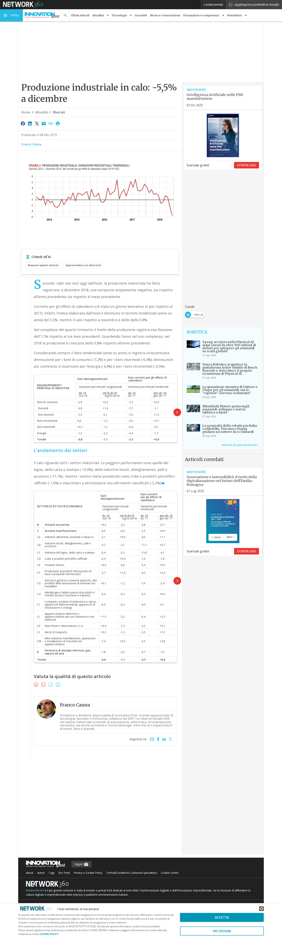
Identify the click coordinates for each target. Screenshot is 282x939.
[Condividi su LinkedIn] (30, 123)
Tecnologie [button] (119, 15)
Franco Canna (31, 144)
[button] (11, 15)
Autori (41, 873)
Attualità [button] (98, 15)
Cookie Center (170, 873)
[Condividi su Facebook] (23, 123)
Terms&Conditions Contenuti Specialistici (131, 873)
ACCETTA (222, 917)
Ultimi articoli (80, 15)
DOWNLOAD (246, 165)
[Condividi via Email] (44, 123)
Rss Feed (64, 873)
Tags (52, 873)
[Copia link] (51, 123)
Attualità (41, 112)
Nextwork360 (35, 890)
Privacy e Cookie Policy (88, 873)
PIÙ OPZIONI (222, 931)
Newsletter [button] (234, 15)
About (29, 873)
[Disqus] (100, 808)
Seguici (79, 864)
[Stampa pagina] (58, 123)
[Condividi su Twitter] (37, 123)
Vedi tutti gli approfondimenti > (240, 444)
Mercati (59, 112)
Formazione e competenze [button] (201, 15)
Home (26, 112)
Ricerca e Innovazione (165, 15)
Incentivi (141, 15)
